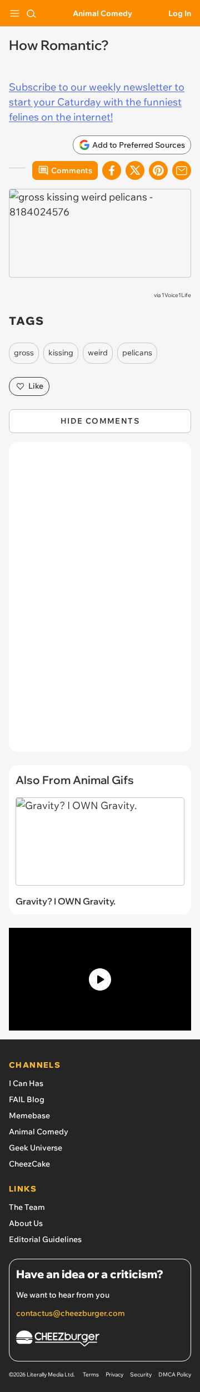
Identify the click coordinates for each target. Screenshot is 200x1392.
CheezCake (29, 1164)
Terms (91, 1374)
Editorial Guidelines (45, 1239)
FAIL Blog (26, 1099)
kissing (60, 353)
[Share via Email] (181, 170)
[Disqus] (100, 602)
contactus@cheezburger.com (70, 1313)
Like (35, 386)
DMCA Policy (174, 1374)
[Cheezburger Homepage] (100, 1340)
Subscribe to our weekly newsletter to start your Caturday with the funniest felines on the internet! (96, 102)
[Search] (31, 13)
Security (141, 1374)
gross (24, 353)
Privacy (114, 1374)
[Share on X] (135, 170)
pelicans (137, 353)
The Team (27, 1207)
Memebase (29, 1115)
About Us (26, 1223)
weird (98, 353)
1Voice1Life (176, 295)
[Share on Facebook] (111, 170)
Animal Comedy (102, 13)
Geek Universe (35, 1148)
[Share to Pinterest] (158, 170)
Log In (179, 13)
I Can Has (26, 1083)
